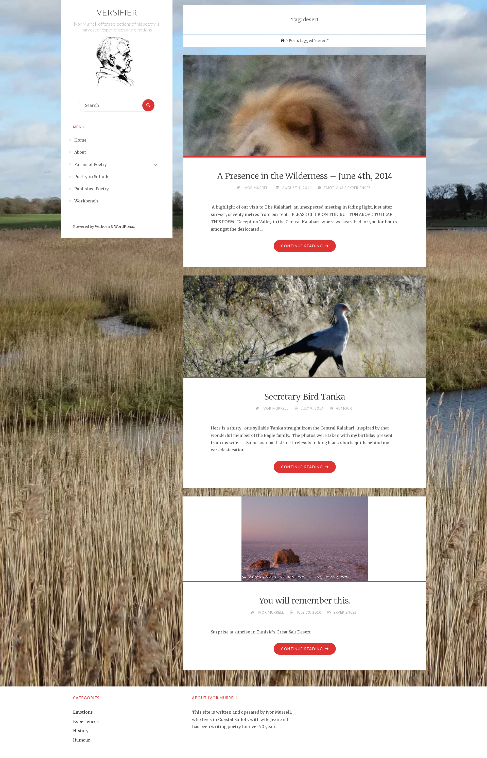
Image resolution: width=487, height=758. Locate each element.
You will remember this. (305, 601)
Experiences (359, 188)
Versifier (116, 13)
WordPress (124, 226)
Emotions (333, 188)
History (81, 730)
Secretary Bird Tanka (304, 397)
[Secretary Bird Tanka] (305, 371)
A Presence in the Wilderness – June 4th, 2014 (305, 176)
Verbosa (102, 226)
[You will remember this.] (305, 538)
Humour (344, 408)
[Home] (282, 40)
